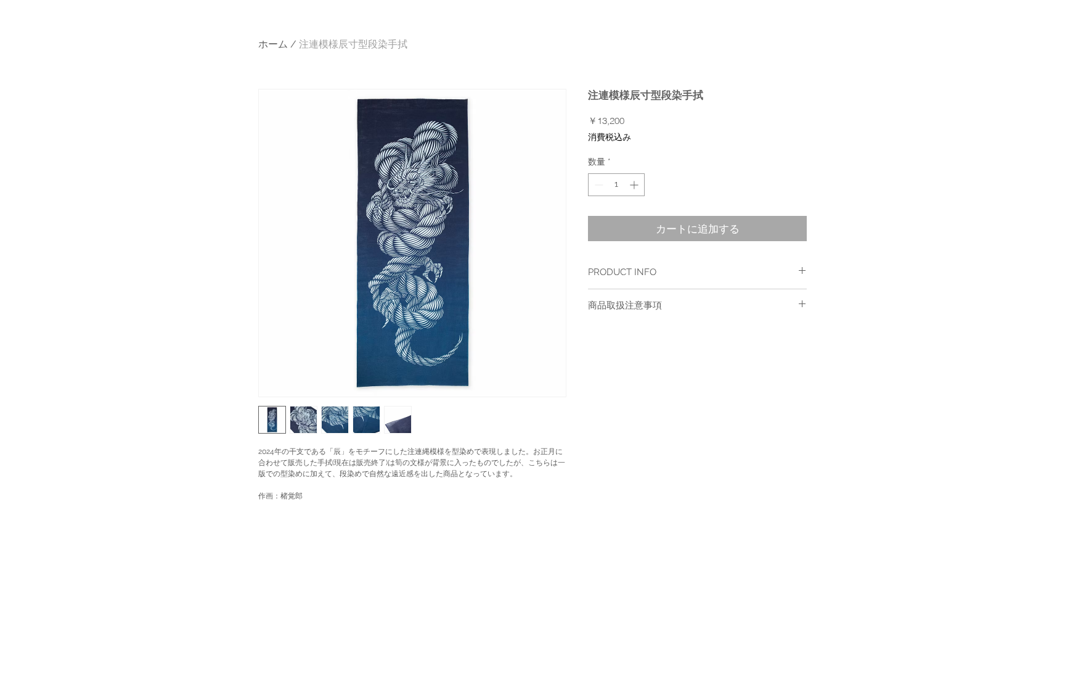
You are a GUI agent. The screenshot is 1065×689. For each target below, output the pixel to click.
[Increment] (635, 185)
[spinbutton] (616, 185)
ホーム (273, 44)
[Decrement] (597, 185)
